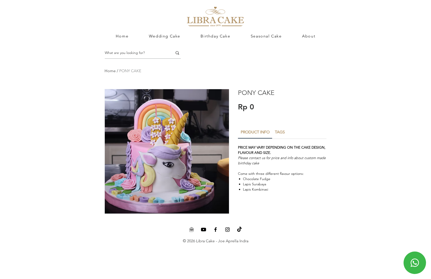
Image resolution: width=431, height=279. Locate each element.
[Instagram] (227, 230)
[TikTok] (239, 230)
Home (110, 70)
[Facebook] (215, 230)
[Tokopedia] (192, 230)
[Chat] (415, 263)
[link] (255, 132)
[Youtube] (204, 230)
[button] (308, 36)
